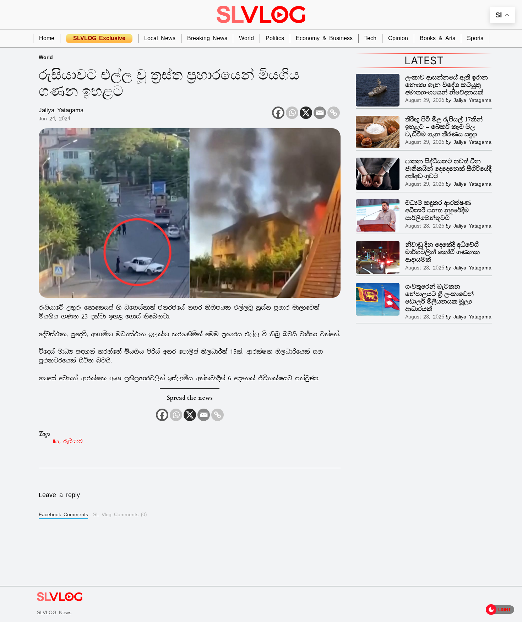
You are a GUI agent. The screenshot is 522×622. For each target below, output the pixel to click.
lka (56, 441)
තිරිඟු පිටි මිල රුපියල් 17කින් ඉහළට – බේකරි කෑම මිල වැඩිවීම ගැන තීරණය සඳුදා (444, 127)
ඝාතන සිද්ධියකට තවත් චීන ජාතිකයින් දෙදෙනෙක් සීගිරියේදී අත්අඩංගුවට (448, 169)
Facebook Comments (63, 514)
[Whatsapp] (292, 113)
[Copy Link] (333, 113)
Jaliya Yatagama (61, 110)
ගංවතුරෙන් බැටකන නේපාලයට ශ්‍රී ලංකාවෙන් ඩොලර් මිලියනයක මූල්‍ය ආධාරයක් (439, 298)
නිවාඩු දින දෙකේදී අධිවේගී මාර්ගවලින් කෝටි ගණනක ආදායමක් (442, 252)
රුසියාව (73, 441)
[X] (306, 113)
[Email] (320, 113)
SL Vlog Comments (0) (120, 514)
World (46, 57)
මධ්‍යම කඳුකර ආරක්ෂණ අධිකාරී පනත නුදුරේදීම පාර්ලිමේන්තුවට (438, 210)
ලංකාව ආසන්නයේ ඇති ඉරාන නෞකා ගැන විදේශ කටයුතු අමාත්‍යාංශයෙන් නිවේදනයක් (446, 85)
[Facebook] (278, 113)
